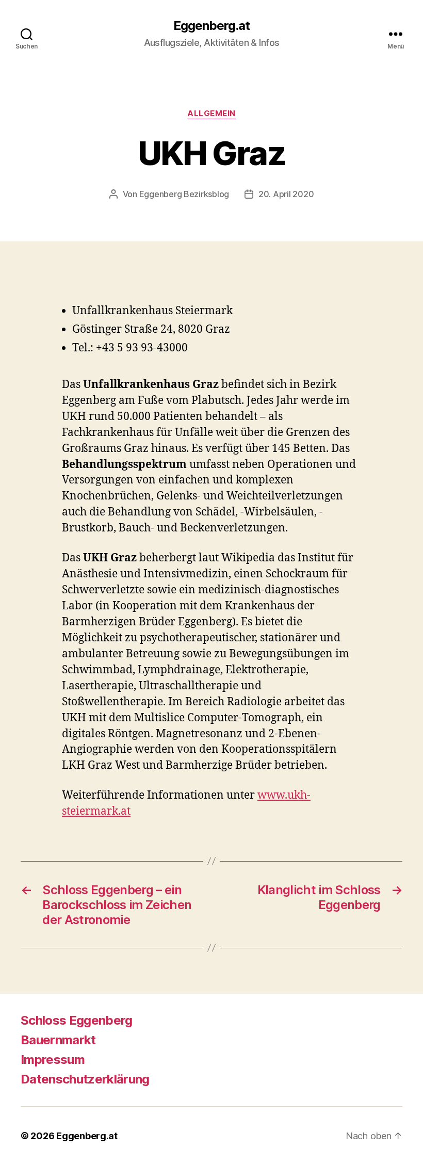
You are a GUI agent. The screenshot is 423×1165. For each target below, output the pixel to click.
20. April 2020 (286, 194)
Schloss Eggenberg (77, 1020)
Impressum (53, 1059)
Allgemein (211, 113)
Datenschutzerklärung (85, 1079)
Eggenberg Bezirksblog (184, 194)
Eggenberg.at (211, 26)
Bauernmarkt (58, 1039)
